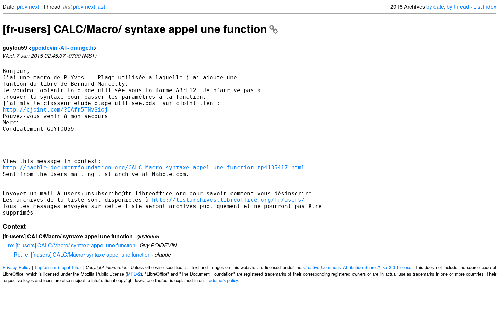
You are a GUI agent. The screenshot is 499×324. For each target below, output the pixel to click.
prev (22, 7)
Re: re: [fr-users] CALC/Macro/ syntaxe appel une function (82, 254)
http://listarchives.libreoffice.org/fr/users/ (228, 200)
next (34, 7)
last (100, 7)
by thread (458, 7)
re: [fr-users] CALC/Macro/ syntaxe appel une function (71, 245)
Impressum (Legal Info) (58, 267)
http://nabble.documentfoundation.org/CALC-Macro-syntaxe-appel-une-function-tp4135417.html (154, 167)
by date (435, 7)
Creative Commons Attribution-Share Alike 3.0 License (357, 267)
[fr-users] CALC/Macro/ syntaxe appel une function (135, 28)
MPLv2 (134, 273)
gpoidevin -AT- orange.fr (63, 48)
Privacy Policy (16, 267)
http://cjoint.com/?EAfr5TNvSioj (55, 109)
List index (484, 7)
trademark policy (222, 280)
